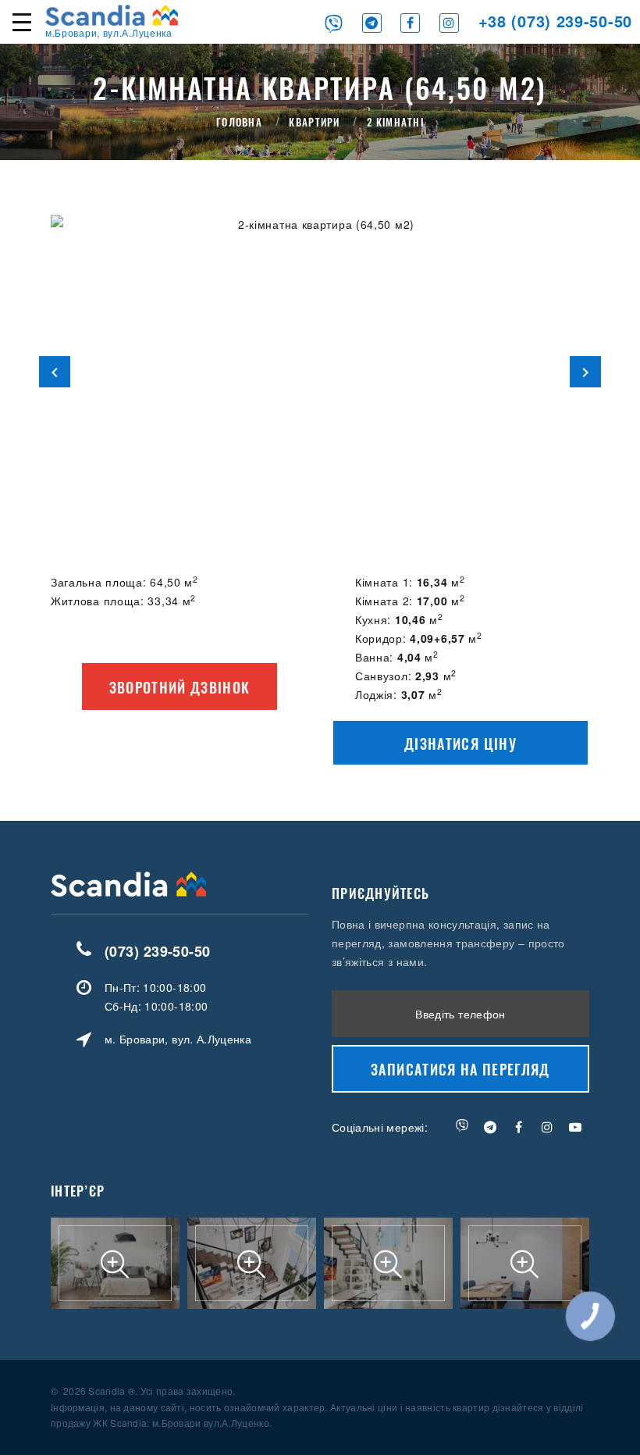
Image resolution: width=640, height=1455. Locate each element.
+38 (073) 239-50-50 (555, 20)
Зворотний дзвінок (180, 687)
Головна (239, 122)
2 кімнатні (395, 122)
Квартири (314, 122)
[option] (320, 371)
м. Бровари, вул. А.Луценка (178, 1039)
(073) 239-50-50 (158, 951)
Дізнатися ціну (460, 743)
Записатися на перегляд (460, 1069)
